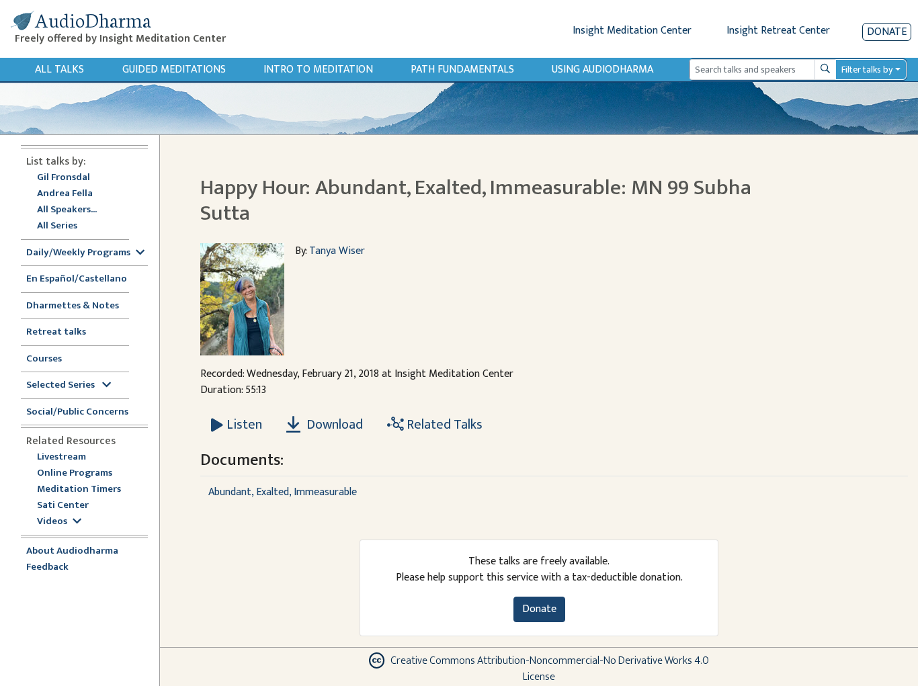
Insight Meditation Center (632, 31)
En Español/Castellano (76, 279)
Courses (44, 359)
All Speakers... (67, 210)
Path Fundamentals (462, 69)
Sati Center (63, 505)
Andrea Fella (65, 194)
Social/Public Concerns (77, 412)
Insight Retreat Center (778, 31)
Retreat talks (56, 332)
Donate (887, 32)
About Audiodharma (72, 551)
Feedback (47, 567)
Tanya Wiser (337, 251)
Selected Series (61, 385)
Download (333, 424)
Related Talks (443, 424)
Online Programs (74, 473)
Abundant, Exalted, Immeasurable (282, 492)
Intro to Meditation (318, 69)
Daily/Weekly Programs (78, 253)
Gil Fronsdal (63, 177)
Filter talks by (866, 69)
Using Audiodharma (602, 69)
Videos (52, 521)
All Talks (59, 69)
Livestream (61, 457)
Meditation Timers (79, 489)
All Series (57, 226)
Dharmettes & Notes (72, 306)
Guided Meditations (174, 69)
